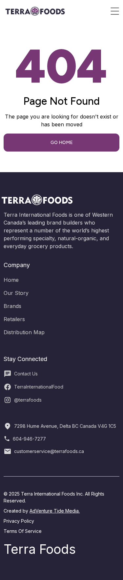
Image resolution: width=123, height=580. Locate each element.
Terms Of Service (23, 531)
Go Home (62, 142)
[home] (35, 11)
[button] (114, 11)
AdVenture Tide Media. (55, 511)
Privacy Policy (19, 521)
